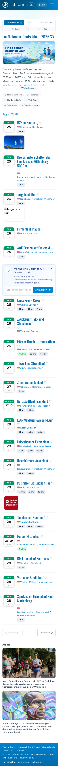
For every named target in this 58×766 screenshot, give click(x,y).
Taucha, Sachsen (29, 522)
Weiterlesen (27, 88)
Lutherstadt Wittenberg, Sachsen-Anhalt (36, 179)
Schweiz (35, 747)
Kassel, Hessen (28, 427)
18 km (40, 432)
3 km (21, 309)
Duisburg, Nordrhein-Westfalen (37, 199)
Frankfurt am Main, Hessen (35, 405)
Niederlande (48, 747)
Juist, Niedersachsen (31, 368)
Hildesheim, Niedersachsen (35, 446)
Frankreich (9, 750)
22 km (33, 354)
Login (42, 5)
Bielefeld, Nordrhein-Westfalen (37, 252)
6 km (21, 257)
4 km (21, 451)
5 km (21, 131)
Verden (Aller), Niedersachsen (37, 582)
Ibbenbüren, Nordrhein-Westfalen (36, 468)
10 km (30, 410)
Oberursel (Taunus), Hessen (35, 387)
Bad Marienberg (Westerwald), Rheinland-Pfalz (34, 614)
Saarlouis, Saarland (30, 563)
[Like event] (40, 122)
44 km (43, 354)
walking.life (37, 762)
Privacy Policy (26, 757)
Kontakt (12, 757)
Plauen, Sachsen (29, 233)
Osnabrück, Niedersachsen (35, 349)
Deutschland (9, 747)
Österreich (24, 747)
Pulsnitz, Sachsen (30, 487)
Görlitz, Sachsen (29, 304)
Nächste (45, 632)
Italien (20, 750)
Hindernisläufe (14, 100)
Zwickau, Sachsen (30, 331)
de (31, 5)
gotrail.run (23, 762)
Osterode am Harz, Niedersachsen (36, 544)
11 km (39, 309)
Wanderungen (31, 105)
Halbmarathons (14, 95)
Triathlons (12, 105)
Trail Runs (32, 100)
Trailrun (22, 354)
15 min (22, 492)
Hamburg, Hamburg (31, 127)
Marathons (34, 95)
